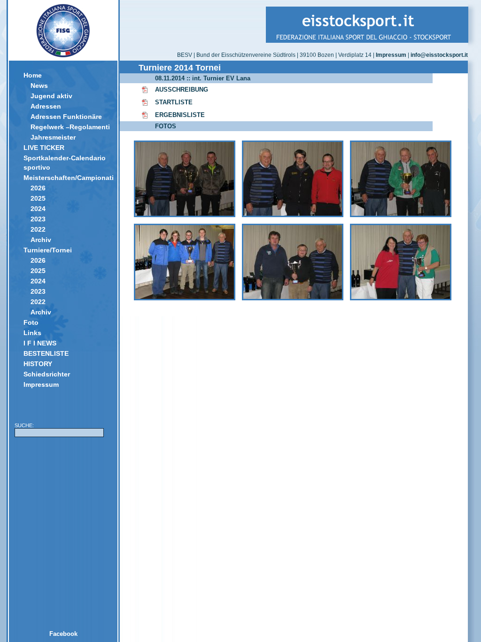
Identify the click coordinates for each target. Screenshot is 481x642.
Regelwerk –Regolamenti (70, 127)
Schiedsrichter (46, 374)
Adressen (46, 106)
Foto (31, 322)
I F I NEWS (39, 343)
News (39, 85)
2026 (38, 188)
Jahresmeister (53, 137)
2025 (38, 198)
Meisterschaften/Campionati (66, 177)
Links (32, 333)
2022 (38, 229)
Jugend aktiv (51, 96)
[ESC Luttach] (292, 215)
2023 (38, 219)
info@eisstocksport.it (439, 55)
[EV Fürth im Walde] (292, 298)
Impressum (41, 384)
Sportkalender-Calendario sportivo (64, 162)
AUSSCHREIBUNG (181, 89)
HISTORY (37, 364)
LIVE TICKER (43, 147)
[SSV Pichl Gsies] (184, 215)
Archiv (41, 239)
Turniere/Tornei (47, 250)
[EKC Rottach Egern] (400, 298)
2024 (38, 208)
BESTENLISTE (46, 353)
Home (32, 75)
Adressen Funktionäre (66, 116)
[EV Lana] (184, 298)
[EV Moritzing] (400, 215)
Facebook (63, 633)
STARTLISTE (174, 102)
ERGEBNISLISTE (180, 114)
